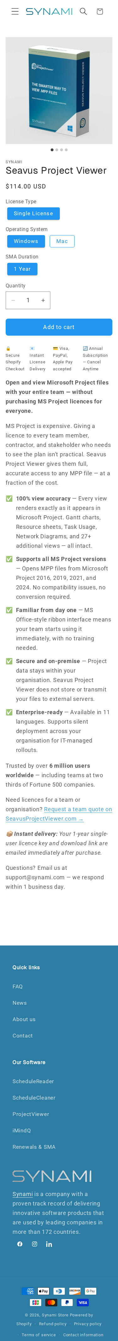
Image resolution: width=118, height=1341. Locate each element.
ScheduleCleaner (34, 1098)
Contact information (83, 1334)
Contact (23, 1035)
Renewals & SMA (34, 1147)
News (20, 1003)
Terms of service (39, 1334)
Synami (23, 1194)
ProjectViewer (31, 1114)
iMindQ (22, 1130)
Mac (62, 241)
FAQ (18, 986)
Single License (33, 213)
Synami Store (55, 1315)
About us (24, 1019)
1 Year (22, 269)
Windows (26, 241)
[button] (15, 11)
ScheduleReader (33, 1081)
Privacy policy (88, 1323)
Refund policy (53, 1323)
